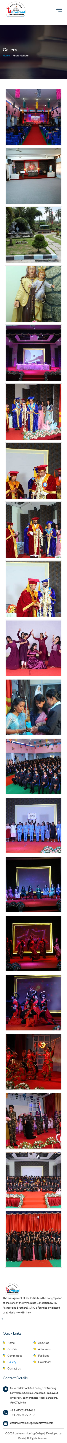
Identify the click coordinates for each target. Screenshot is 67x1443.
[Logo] (17, 9)
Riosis (21, 1438)
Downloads (44, 1362)
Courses (12, 1349)
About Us (43, 1342)
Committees (14, 1355)
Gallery (11, 1362)
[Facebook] (2, 1319)
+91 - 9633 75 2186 (22, 1415)
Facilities (43, 1355)
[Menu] (59, 9)
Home (6, 55)
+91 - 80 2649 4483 (22, 1410)
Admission (44, 1349)
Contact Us (14, 1368)
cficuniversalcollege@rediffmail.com (31, 1422)
